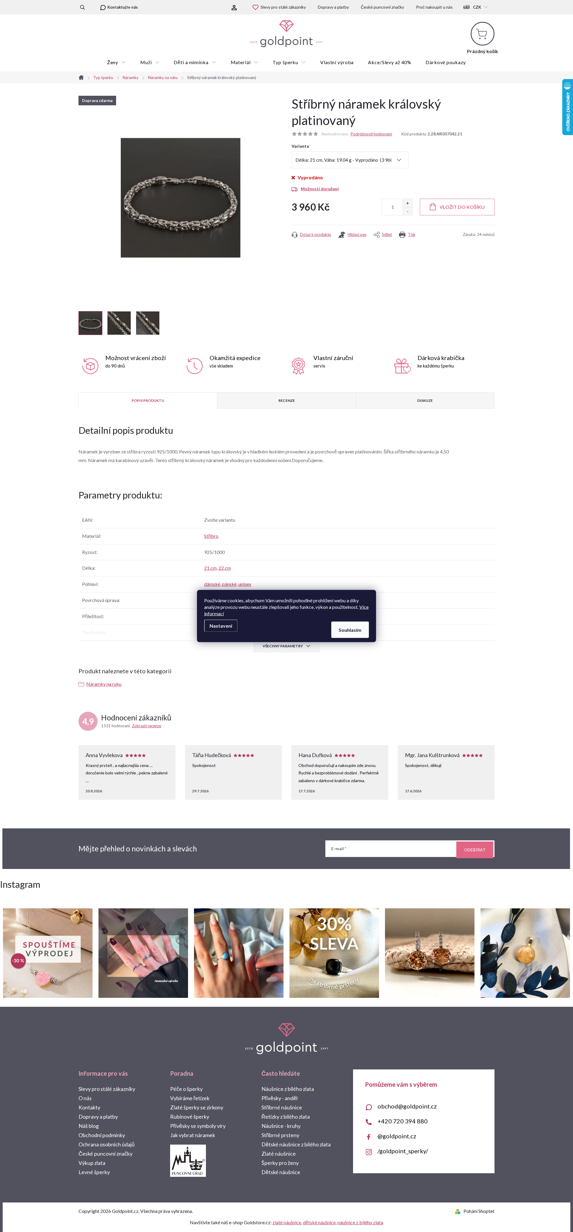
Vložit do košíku (462, 207)
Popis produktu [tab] (148, 400)
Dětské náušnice (280, 1172)
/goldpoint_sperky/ (403, 1150)
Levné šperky (94, 1172)
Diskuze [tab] (425, 400)
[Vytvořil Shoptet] (459, 1211)
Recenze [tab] (286, 400)
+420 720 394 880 (403, 1121)
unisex (244, 584)
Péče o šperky (186, 1089)
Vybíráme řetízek (190, 1098)
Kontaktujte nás (122, 7)
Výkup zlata (91, 1163)
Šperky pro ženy (280, 1163)
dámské (212, 584)
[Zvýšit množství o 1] (407, 203)
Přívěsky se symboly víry (198, 1126)
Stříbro (211, 536)
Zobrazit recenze (146, 725)
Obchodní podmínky (101, 1135)
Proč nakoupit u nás (434, 7)
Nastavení (221, 626)
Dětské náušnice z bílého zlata (296, 1144)
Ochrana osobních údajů (106, 1144)
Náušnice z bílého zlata (287, 1089)
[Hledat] (82, 7)
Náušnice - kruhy (281, 1126)
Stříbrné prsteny (280, 1135)
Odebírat (475, 849)
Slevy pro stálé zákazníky (283, 7)
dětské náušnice (319, 1222)
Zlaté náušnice (278, 1153)
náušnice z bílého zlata (360, 1222)
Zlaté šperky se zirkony (196, 1107)
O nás (85, 1098)
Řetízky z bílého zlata (285, 1116)
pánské (229, 584)
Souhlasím (350, 630)
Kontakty (89, 1107)
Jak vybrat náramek (192, 1135)
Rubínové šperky (189, 1116)
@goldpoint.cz (397, 1136)
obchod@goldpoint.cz (407, 1106)
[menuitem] (116, 62)
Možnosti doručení (320, 188)
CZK (477, 7)
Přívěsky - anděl (279, 1098)
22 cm (224, 568)
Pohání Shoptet (479, 1211)
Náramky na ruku (103, 684)
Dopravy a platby (333, 7)
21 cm (210, 568)
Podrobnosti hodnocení (371, 134)
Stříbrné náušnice (281, 1107)
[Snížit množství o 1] (407, 211)
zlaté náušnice (286, 1222)
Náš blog (88, 1126)
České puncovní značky (382, 7)
